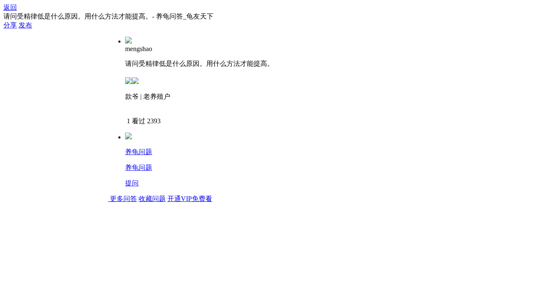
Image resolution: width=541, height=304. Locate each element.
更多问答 (123, 198)
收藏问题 (152, 198)
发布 (25, 25)
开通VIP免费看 (189, 198)
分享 (10, 25)
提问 (132, 183)
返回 (10, 7)
